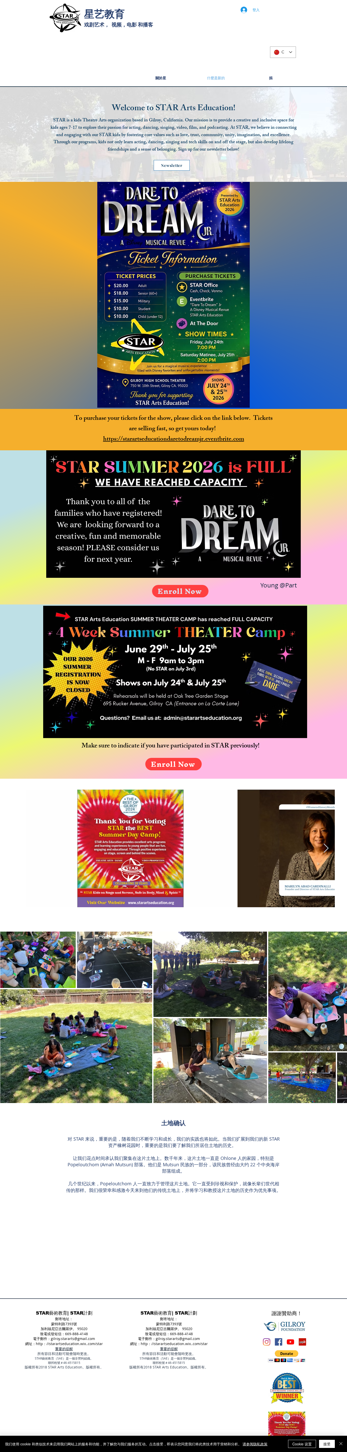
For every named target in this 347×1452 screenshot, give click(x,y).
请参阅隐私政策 (255, 1443)
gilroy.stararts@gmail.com (73, 1338)
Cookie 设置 (302, 1443)
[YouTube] (290, 1342)
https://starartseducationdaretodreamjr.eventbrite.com (173, 439)
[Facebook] (278, 1342)
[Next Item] (326, 848)
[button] (286, 1356)
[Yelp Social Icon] (302, 1342)
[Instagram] (266, 1342)
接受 (326, 1443)
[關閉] (341, 1444)
